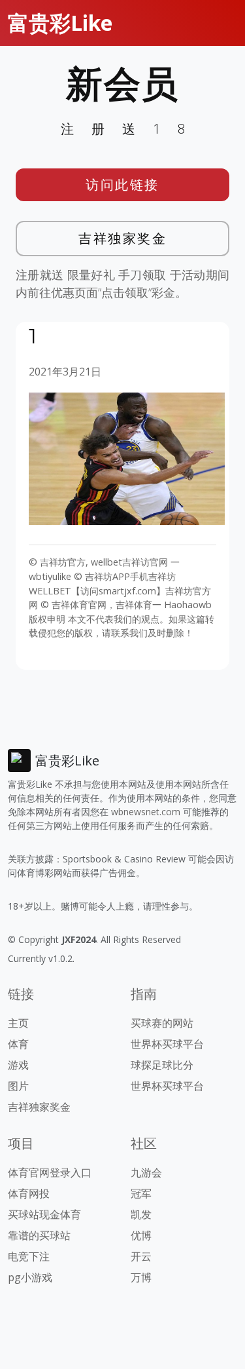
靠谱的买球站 (39, 1235)
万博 (141, 1277)
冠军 (141, 1193)
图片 (18, 1086)
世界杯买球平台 (167, 1044)
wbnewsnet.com (145, 811)
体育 (18, 1044)
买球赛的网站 (162, 1023)
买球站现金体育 (44, 1214)
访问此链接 (122, 184)
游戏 (18, 1065)
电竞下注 (29, 1256)
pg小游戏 (30, 1277)
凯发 (141, 1214)
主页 (18, 1023)
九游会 (146, 1172)
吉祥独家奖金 (122, 238)
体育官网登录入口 (49, 1172)
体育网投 (29, 1193)
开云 (141, 1256)
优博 (141, 1235)
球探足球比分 (162, 1065)
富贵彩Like (60, 23)
